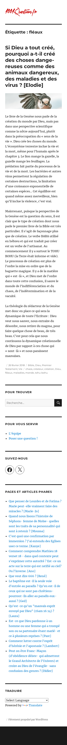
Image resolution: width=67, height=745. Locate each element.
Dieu (38, 365)
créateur (38, 369)
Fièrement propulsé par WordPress (28, 719)
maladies (18, 372)
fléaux (8, 372)
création (49, 369)
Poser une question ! (23, 438)
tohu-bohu (41, 372)
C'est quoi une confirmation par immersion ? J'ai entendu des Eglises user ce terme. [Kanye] (35, 541)
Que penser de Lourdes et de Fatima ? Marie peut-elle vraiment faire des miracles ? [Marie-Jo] (35, 506)
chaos (29, 369)
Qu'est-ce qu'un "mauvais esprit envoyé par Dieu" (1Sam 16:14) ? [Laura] (32, 611)
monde (29, 372)
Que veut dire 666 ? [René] (28, 576)
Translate (35, 705)
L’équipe (15, 433)
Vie (20, 369)
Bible (31, 365)
